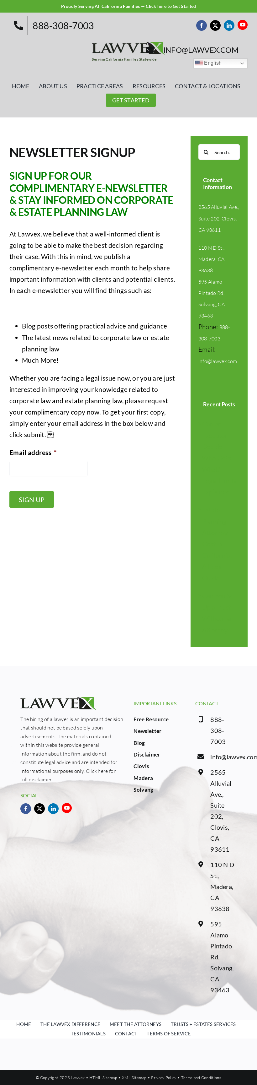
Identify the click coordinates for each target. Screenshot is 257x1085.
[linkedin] (229, 25)
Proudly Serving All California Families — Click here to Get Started (128, 6)
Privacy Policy (163, 1077)
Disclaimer (147, 754)
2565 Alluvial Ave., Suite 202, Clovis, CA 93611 (218, 218)
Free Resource (151, 719)
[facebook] (201, 25)
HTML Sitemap (103, 1077)
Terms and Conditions (201, 1077)
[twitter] (215, 25)
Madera (143, 778)
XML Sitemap (134, 1077)
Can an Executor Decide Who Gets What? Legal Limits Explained (219, 458)
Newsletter (147, 731)
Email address (32, 452)
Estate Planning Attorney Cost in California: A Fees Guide (217, 544)
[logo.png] (128, 45)
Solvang (143, 789)
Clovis (141, 766)
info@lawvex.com (217, 361)
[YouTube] (243, 25)
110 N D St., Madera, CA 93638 (211, 259)
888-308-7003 (218, 730)
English (212, 63)
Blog (139, 743)
